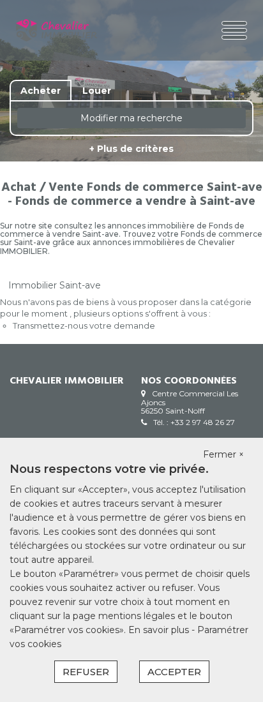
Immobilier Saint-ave (54, 285)
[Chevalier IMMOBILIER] (56, 30)
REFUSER (86, 672)
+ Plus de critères (131, 148)
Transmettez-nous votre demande (84, 325)
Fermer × (223, 454)
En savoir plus (160, 630)
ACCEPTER (174, 672)
